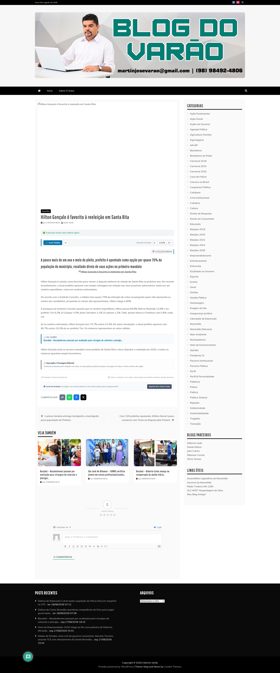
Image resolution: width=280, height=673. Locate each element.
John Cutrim (193, 450)
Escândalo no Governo (202, 271)
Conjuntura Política (200, 187)
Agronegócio (197, 139)
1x (65, 243)
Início (49, 90)
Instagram (238, 2)
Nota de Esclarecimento (203, 344)
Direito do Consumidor (202, 218)
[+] (105, 546)
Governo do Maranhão (199, 482)
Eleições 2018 (197, 229)
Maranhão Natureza (201, 329)
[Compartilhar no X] (83, 397)
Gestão (46, 211)
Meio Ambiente (198, 334)
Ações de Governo (200, 124)
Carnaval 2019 (198, 160)
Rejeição (194, 402)
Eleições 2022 (197, 239)
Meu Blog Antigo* (196, 494)
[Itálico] (69, 546)
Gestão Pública (198, 297)
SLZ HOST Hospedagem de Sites (205, 490)
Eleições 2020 (197, 234)
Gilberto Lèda (194, 443)
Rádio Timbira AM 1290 (200, 486)
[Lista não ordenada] (86, 546)
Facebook (233, 2)
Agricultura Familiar (201, 134)
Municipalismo (198, 339)
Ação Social (196, 118)
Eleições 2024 (197, 245)
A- (155, 243)
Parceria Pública (199, 365)
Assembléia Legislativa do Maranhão (207, 478)
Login (159, 527)
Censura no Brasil (199, 181)
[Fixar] (78, 546)
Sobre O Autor (66, 90)
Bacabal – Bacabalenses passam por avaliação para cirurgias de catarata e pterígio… (83, 340)
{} (102, 546)
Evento (193, 281)
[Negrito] (65, 546)
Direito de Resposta (201, 213)
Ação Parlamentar (200, 113)
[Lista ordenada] (82, 546)
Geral (193, 287)
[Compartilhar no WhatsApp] (69, 397)
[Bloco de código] (94, 546)
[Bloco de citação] (90, 546)
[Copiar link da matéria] (62, 397)
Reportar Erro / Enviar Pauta (159, 386)
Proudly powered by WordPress (116, 666)
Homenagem (197, 302)
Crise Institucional (199, 197)
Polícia (193, 386)
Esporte (194, 276)
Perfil (193, 371)
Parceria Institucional (201, 360)
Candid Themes (172, 666)
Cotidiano (195, 192)
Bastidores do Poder (201, 155)
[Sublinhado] (73, 546)
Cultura (194, 208)
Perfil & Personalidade (202, 376)
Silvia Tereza (194, 458)
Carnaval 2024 (198, 166)
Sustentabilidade (199, 413)
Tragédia (195, 418)
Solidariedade (197, 408)
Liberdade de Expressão (203, 318)
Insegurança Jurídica (201, 313)
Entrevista (195, 266)
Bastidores (196, 150)
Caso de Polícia (198, 176)
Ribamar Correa (196, 455)
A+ (169, 243)
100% (162, 242)
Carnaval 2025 (198, 171)
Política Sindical (198, 397)
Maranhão (195, 323)
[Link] (98, 546)
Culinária (195, 203)
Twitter (242, 2)
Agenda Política (198, 129)
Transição (195, 423)
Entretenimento (198, 260)
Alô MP (194, 145)
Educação (195, 224)
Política (194, 392)
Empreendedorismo (200, 255)
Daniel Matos (194, 447)
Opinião (194, 350)
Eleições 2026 (197, 250)
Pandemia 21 (197, 355)
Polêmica (195, 381)
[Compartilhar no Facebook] (76, 397)
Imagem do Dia (198, 308)
